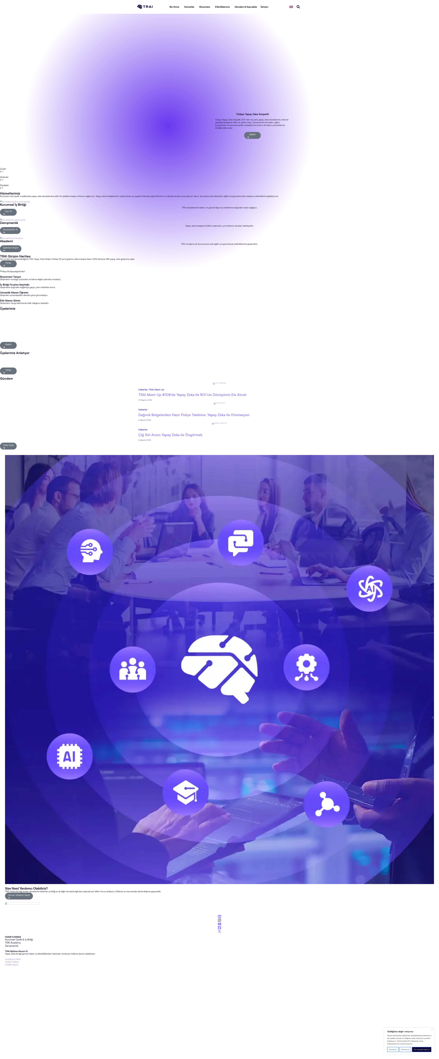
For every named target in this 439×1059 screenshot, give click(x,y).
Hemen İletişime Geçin (19, 895)
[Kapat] (432, 1029)
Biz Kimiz (174, 6)
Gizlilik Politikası (12, 961)
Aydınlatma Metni (13, 959)
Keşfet (252, 134)
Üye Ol (8, 211)
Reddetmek (405, 1049)
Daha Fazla (8, 445)
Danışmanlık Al (10, 229)
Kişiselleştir (393, 1049)
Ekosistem (204, 6)
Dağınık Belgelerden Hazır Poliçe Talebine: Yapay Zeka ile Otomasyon (193, 415)
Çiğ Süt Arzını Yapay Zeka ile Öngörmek (170, 435)
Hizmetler (189, 6)
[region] (409, 1041)
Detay (8, 262)
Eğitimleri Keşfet (11, 247)
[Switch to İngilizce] (291, 7)
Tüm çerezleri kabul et (422, 1049)
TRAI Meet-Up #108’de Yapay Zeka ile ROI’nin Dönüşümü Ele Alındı (192, 394)
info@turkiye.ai (11, 964)
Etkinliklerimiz (222, 6)
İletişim (264, 6)
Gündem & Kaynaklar (246, 6)
